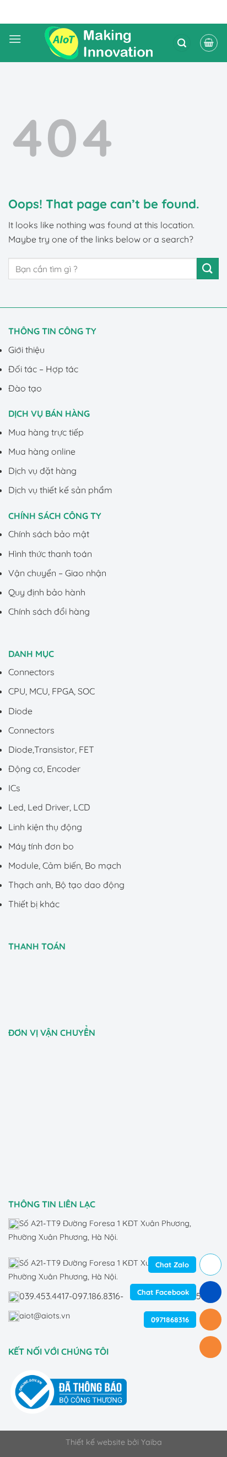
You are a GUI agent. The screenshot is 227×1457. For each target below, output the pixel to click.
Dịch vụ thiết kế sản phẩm (60, 489)
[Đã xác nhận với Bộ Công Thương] (68, 1391)
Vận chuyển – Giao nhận (57, 572)
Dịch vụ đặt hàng (42, 470)
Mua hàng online (41, 451)
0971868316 (170, 1319)
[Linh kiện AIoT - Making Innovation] (100, 43)
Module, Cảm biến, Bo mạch (64, 865)
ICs (14, 787)
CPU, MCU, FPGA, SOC (51, 691)
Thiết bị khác (34, 903)
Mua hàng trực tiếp (46, 432)
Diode (20, 710)
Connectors (31, 671)
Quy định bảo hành (46, 592)
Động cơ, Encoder (44, 768)
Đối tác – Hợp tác (43, 368)
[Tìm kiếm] (182, 43)
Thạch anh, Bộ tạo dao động (66, 884)
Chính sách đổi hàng (49, 611)
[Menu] (14, 43)
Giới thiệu (26, 349)
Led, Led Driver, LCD (49, 807)
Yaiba (151, 1442)
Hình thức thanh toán (50, 553)
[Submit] (208, 268)
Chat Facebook (163, 1292)
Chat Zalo (172, 1264)
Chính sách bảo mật (48, 533)
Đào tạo (25, 388)
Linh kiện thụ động (45, 826)
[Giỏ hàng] (209, 43)
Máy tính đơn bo (41, 846)
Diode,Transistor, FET (51, 749)
